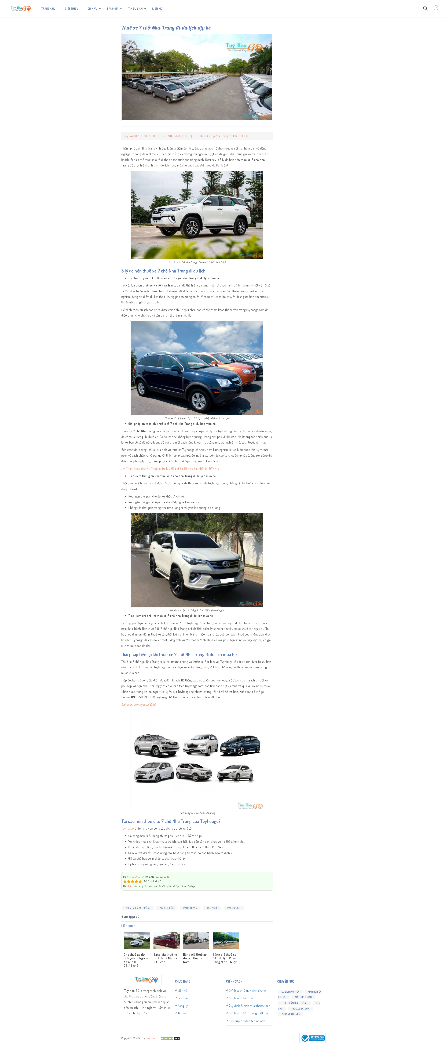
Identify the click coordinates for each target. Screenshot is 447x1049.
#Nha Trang (190, 907)
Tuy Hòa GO (152, 1038)
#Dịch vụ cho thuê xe (138, 907)
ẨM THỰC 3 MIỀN (303, 997)
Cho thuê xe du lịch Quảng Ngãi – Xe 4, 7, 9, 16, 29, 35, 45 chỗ (136, 960)
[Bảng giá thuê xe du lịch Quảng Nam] (195, 940)
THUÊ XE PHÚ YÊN (291, 1014)
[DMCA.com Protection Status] (170, 1038)
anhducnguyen (135, 876)
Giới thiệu (183, 998)
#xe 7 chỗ (212, 907)
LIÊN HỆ (157, 8)
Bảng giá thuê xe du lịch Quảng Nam (195, 958)
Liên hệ (182, 990)
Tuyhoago (128, 828)
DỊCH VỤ (93, 8)
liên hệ (132, 886)
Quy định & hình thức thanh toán (249, 1006)
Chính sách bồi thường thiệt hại (248, 1013)
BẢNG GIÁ (113, 8)
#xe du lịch (233, 907)
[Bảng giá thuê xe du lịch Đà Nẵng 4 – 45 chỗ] (166, 940)
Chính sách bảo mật (241, 998)
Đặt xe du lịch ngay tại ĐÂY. (138, 704)
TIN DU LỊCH (135, 8)
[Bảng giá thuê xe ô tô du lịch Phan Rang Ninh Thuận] (225, 940)
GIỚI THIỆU (71, 8)
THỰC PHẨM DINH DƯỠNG (294, 1002)
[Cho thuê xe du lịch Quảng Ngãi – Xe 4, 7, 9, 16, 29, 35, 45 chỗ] (136, 940)
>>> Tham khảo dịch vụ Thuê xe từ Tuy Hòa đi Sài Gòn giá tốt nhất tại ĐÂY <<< (170, 468)
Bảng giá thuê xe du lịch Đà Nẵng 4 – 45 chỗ (165, 958)
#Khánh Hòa (167, 907)
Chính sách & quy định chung (247, 990)
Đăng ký (183, 1006)
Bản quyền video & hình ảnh (247, 1021)
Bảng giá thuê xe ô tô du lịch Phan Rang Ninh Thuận (225, 958)
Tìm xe (182, 1013)
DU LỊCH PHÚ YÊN (290, 991)
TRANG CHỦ (48, 8)
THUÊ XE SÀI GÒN (300, 1008)
